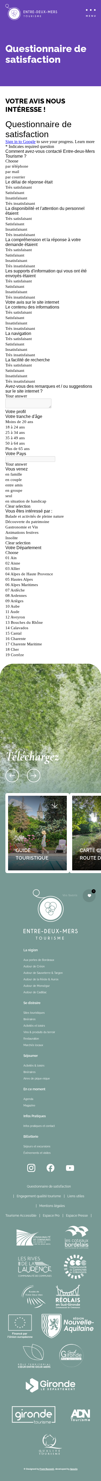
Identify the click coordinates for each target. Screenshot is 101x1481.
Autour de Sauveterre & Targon (43, 972)
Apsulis (74, 1469)
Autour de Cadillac (35, 992)
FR (97, 1215)
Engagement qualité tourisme (39, 1196)
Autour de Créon (34, 966)
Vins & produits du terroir (39, 1032)
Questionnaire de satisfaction (49, 1186)
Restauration (31, 1038)
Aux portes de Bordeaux (38, 960)
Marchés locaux (33, 1045)
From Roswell (47, 1469)
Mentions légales (52, 1206)
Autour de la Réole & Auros (40, 979)
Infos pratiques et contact (39, 1125)
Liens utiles (75, 1196)
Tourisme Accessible (20, 1215)
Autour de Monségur (36, 985)
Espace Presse (77, 1215)
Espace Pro (51, 1215)
